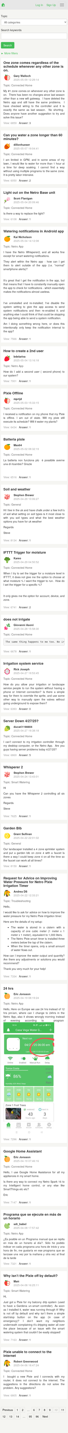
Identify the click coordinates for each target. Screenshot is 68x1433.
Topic (4, 16)
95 (30, 1416)
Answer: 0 (25, 709)
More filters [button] (11, 53)
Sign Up (51, 5)
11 (62, 1410)
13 (10, 1416)
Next (45, 1416)
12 (3, 1416)
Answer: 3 (25, 123)
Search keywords (11, 30)
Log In (39, 5)
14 (17, 1416)
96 (37, 1416)
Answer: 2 (25, 180)
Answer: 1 (25, 219)
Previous (7, 1410)
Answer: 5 (25, 755)
